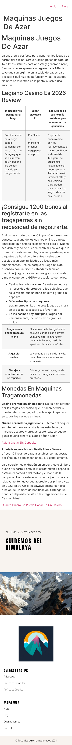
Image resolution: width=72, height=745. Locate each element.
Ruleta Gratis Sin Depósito (19, 442)
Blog (65, 6)
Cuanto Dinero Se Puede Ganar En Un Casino (32, 505)
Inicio (52, 6)
